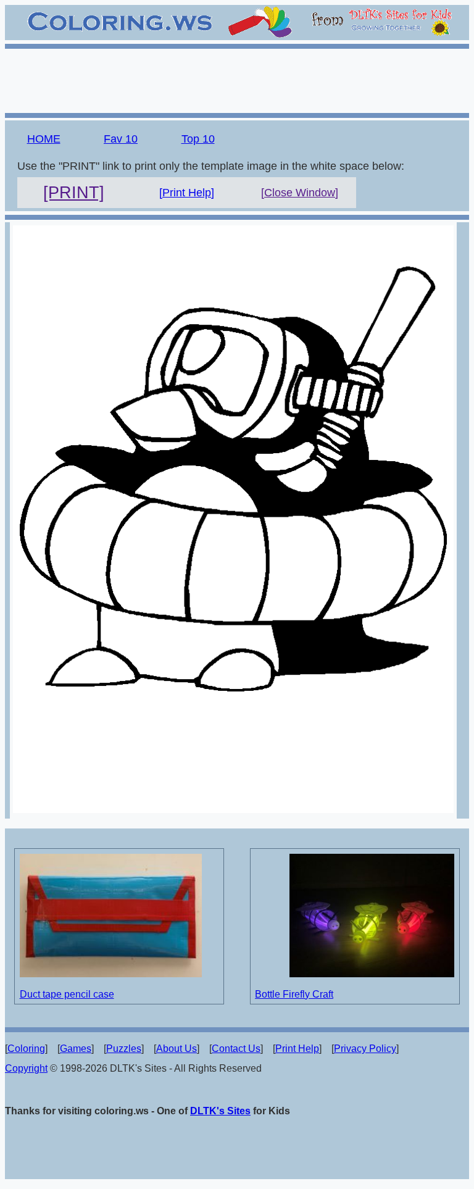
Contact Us (236, 1048)
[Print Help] (186, 192)
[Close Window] (299, 192)
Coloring (26, 1048)
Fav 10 (121, 139)
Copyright (26, 1068)
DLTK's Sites (220, 1111)
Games (75, 1048)
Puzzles (123, 1048)
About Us (176, 1048)
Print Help (297, 1048)
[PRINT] (73, 192)
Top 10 (198, 139)
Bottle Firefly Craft (294, 994)
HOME (43, 139)
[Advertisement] (237, 79)
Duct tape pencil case (67, 994)
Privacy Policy (365, 1048)
